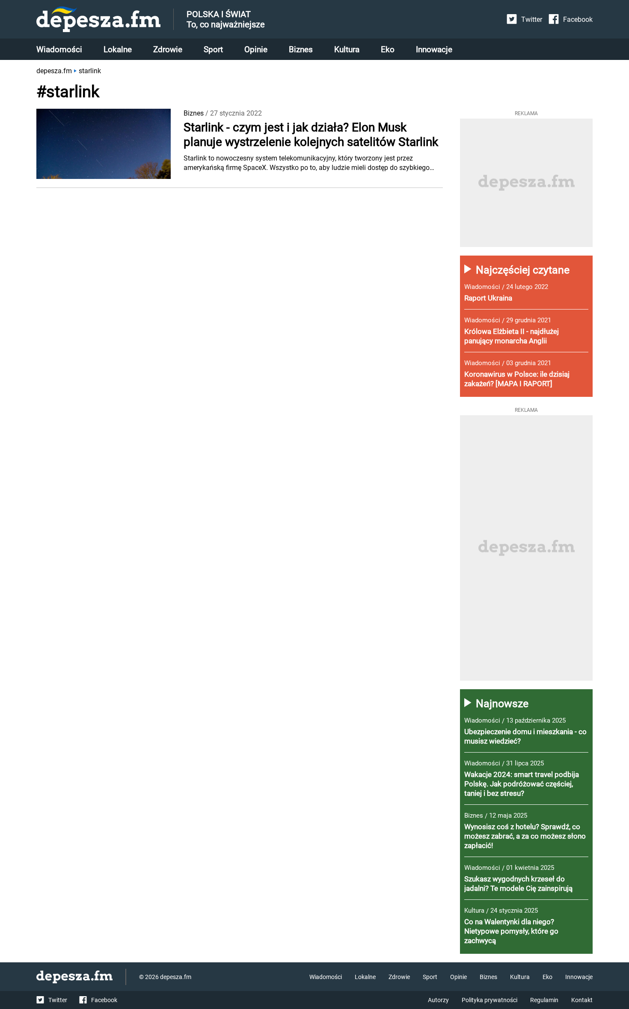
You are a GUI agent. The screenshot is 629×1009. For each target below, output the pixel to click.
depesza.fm (54, 71)
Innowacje (434, 49)
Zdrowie (167, 49)
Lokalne (118, 49)
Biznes (301, 49)
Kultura (346, 49)
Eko (388, 49)
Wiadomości (59, 49)
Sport (213, 49)
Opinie (255, 49)
